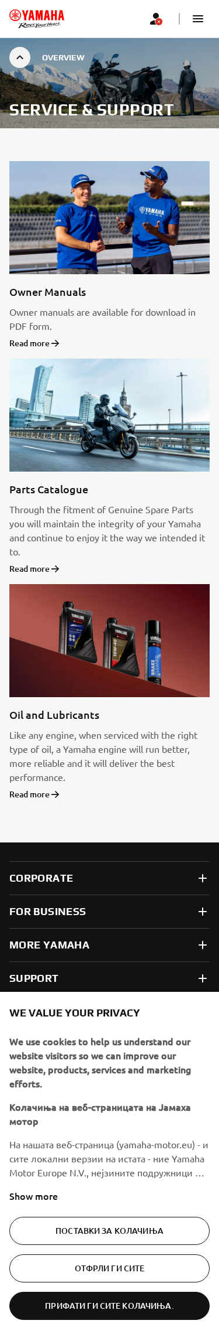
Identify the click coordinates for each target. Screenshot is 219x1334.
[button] (198, 18)
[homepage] (36, 18)
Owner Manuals (47, 291)
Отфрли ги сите (110, 1268)
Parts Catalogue (48, 489)
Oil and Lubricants (54, 714)
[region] (109, 1163)
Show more (33, 1195)
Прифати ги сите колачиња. (109, 1305)
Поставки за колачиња (109, 1230)
